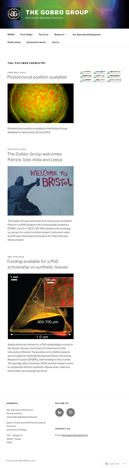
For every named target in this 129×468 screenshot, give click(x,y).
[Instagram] (70, 412)
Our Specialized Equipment (87, 34)
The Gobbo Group (57, 12)
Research (59, 34)
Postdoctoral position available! (37, 77)
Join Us (55, 42)
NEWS (11, 34)
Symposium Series (36, 42)
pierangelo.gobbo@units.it (75, 435)
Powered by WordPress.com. (21, 460)
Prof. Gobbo (26, 34)
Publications (14, 42)
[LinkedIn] (59, 412)
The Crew (43, 34)
